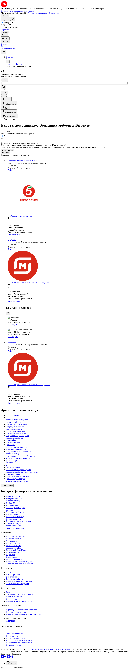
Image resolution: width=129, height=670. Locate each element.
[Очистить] (4, 80)
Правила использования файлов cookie (44, 13)
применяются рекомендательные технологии (51, 649)
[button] (4, 44)
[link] (5, 38)
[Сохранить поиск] (3, 87)
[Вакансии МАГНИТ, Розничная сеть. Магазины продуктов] (67, 266)
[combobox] (12, 74)
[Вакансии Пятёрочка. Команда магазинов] (67, 193)
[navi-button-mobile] (3, 52)
